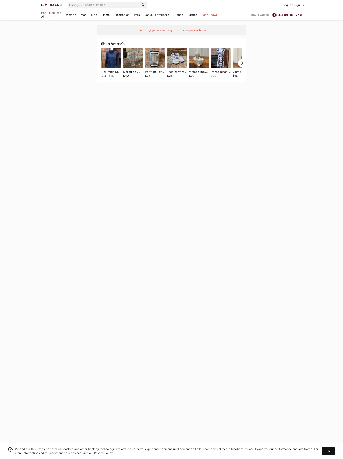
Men (83, 15)
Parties (192, 15)
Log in (287, 5)
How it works (259, 14)
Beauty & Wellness (157, 15)
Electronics (121, 15)
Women (71, 15)
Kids (94, 15)
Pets (137, 15)
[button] (76, 5)
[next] (242, 63)
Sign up (299, 5)
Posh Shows (210, 15)
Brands (178, 15)
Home (106, 15)
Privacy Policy (103, 453)
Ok (328, 451)
